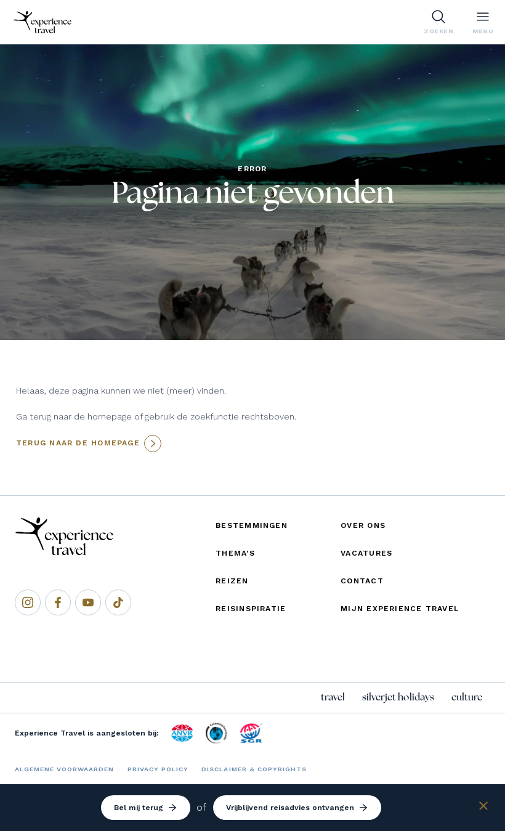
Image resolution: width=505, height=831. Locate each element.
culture (466, 697)
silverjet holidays (398, 697)
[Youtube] (88, 602)
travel (333, 697)
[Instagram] (28, 602)
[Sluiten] (483, 807)
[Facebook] (58, 602)
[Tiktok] (118, 602)
